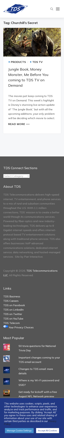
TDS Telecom (11, 323)
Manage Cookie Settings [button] (19, 430)
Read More (16, 123)
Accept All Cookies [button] (47, 430)
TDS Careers (11, 300)
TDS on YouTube (13, 318)
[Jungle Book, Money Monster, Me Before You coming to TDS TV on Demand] (32, 42)
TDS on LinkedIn (13, 309)
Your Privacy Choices (21, 327)
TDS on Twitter (12, 314)
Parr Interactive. (33, 256)
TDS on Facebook (14, 305)
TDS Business (11, 296)
